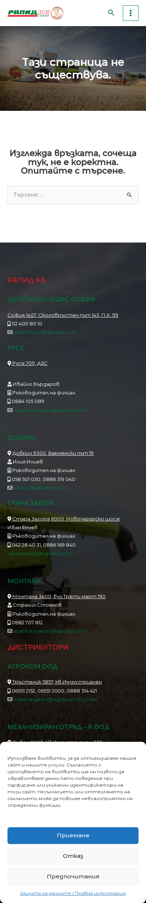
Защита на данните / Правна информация (73, 893)
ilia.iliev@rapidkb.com (39, 488)
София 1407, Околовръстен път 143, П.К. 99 (62, 315)
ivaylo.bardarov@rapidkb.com (50, 410)
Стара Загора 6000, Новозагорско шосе (65, 519)
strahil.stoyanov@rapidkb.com (49, 631)
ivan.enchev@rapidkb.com (40, 553)
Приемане (73, 835)
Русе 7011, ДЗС (29, 363)
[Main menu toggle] (131, 13)
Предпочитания (73, 876)
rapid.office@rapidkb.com (44, 332)
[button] (111, 13)
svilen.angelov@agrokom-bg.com (55, 699)
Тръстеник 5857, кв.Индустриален (56, 682)
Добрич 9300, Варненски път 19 (53, 453)
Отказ (73, 855)
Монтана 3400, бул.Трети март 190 (58, 596)
